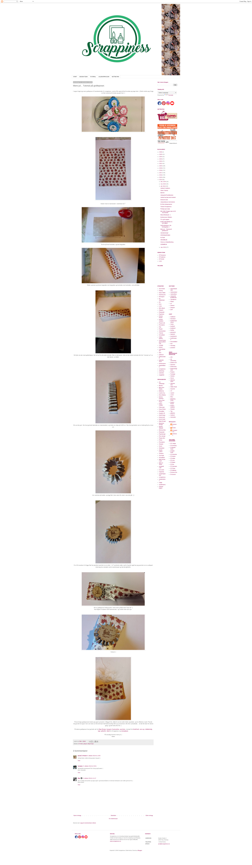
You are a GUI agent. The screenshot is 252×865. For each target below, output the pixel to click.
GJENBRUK (163, 244)
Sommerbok (162, 331)
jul (171, 303)
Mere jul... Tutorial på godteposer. (166, 230)
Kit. (160, 302)
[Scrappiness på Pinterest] (164, 104)
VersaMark (162, 335)
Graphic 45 (162, 413)
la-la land (161, 470)
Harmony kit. (162, 294)
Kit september (162, 299)
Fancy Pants (162, 409)
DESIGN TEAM (83, 76)
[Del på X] (94, 741)
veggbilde (161, 375)
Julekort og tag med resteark (168, 197)
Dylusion (172, 364)
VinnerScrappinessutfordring (162, 342)
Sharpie (161, 444)
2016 (160, 175)
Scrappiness (174, 431)
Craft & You (162, 393)
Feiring (161, 290)
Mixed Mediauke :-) (165, 215)
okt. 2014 (163, 186)
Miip (79, 778)
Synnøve (80, 766)
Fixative (172, 372)
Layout (172, 393)
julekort (172, 305)
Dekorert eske (164, 199)
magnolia (161, 471)
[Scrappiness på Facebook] (159, 104)
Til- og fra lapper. (164, 219)
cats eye (142, 729)
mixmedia (173, 417)
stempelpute (124, 731)
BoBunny (161, 391)
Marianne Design (161, 424)
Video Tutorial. (164, 190)
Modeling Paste (172, 399)
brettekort (172, 328)
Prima (160, 440)
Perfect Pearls (161, 316)
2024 (160, 156)
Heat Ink (172, 389)
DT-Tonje (172, 468)
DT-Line (172, 460)
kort (171, 343)
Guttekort (172, 317)
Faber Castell (161, 404)
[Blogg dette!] (92, 741)
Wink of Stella (161, 463)
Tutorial (161, 333)
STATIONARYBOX (165, 235)
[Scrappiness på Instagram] (168, 104)
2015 (160, 177)
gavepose (173, 332)
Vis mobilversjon (113, 818)
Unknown (174, 434)
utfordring (161, 371)
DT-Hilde (172, 458)
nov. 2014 (163, 184)
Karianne (174, 425)
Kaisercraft (162, 417)
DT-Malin (172, 462)
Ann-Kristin (162, 288)
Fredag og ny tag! (165, 209)
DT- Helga (173, 443)
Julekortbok (173, 294)
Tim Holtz (161, 455)
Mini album (162, 308)
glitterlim (103, 731)
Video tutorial (161, 337)
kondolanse (173, 336)
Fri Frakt (162, 237)
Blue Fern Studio (161, 388)
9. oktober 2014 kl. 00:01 (89, 766)
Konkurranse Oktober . (166, 217)
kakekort (172, 334)
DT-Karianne (162, 255)
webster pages (161, 487)
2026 (160, 152)
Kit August (161, 296)
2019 (160, 168)
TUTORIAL (93, 76)
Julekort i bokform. (165, 188)
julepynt (85, 743)
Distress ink (173, 362)
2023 (160, 159)
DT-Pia (172, 464)
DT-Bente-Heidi (173, 448)
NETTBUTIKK (115, 76)
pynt (171, 309)
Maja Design (102, 729)
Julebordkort (173, 292)
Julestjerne (173, 299)
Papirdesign (162, 434)
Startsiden (113, 815)
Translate (170, 95)
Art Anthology (161, 382)
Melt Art (162, 192)
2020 (160, 166)
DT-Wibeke (173, 470)
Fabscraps (162, 407)
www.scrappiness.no (115, 841)
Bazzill (161, 385)
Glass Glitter (162, 292)
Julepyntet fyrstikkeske (173, 296)
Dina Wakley (162, 395)
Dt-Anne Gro (173, 472)
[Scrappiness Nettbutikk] (167, 120)
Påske (172, 301)
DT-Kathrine (162, 257)
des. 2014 (163, 181)
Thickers (161, 453)
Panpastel (161, 312)
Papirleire (161, 314)
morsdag (172, 345)
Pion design (162, 436)
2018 (160, 170)
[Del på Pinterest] (97, 741)
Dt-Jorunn (173, 474)
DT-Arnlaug (173, 445)
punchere (122, 729)
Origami (161, 310)
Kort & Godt (162, 419)
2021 (160, 163)
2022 (160, 161)
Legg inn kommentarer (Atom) (88, 823)
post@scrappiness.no (164, 844)
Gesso (172, 378)
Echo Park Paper (161, 401)
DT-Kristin (161, 259)
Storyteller (161, 448)
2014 (160, 179)
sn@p (160, 482)
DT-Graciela (173, 454)
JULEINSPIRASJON (103, 76)
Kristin (174, 427)
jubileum (161, 354)
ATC (171, 357)
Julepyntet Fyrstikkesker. (166, 195)
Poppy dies (162, 438)
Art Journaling (173, 360)
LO (171, 391)
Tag (171, 411)
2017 (160, 172)
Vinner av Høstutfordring (166, 242)
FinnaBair (161, 411)
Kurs (160, 304)
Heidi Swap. (162, 415)
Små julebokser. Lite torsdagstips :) (165, 226)
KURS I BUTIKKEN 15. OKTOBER (166, 222)
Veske (172, 324)
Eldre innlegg (149, 815)
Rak (160, 327)
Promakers (162, 325)
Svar (79, 760)
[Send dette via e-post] (90, 741)
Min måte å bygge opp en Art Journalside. (168, 212)
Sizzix (160, 446)
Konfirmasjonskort (173, 321)
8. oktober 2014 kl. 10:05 (93, 755)
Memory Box (162, 430)
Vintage (161, 345)
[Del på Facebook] (95, 741)
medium (172, 415)
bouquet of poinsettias (113, 729)
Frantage (172, 374)
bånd (108, 731)
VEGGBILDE (163, 240)
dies (160, 352)
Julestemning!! (164, 233)
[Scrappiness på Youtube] (172, 104)
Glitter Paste (173, 387)
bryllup (172, 330)
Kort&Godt (136, 729)
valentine (161, 373)
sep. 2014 (163, 247)
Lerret (172, 395)
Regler (161, 329)
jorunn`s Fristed (82, 755)
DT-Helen (80, 743)
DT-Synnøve (173, 466)
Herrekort (172, 318)
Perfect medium (161, 320)
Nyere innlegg (77, 815)
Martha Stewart (161, 427)
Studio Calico (160, 450)
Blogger (140, 850)
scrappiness (162, 369)
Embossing (173, 366)
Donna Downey (161, 397)
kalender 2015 (161, 360)
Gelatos (172, 376)
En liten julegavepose (166, 204)
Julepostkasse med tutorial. (167, 202)
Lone (160, 261)
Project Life (162, 323)
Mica (171, 397)
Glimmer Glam (172, 380)
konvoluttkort (173, 341)
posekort (172, 347)
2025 (160, 154)
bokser (161, 347)
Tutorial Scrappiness (165, 206)
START (75, 76)
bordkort (172, 326)
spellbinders (162, 484)
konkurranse (162, 363)
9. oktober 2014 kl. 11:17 (89, 778)
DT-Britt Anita (172, 451)
